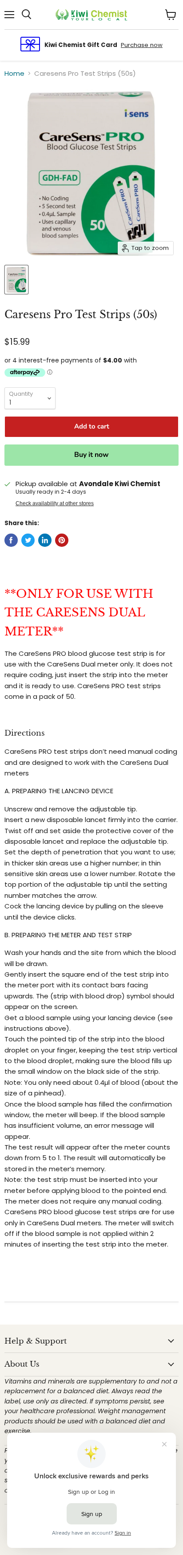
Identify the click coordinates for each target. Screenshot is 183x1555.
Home (14, 73)
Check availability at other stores (55, 503)
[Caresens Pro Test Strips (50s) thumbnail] (16, 279)
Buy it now (91, 455)
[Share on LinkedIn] (45, 540)
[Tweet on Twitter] (28, 540)
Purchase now (142, 45)
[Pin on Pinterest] (61, 540)
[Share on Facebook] (11, 540)
